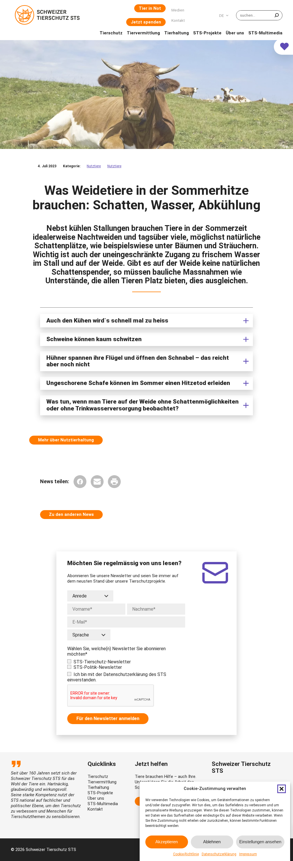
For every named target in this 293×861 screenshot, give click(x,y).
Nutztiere (94, 166)
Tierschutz (98, 776)
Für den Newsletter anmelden (107, 718)
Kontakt (95, 809)
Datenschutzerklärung (219, 854)
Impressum (248, 854)
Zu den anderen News (71, 514)
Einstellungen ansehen (260, 841)
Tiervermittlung (102, 782)
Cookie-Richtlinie (186, 854)
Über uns (96, 798)
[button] (281, 789)
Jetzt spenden (146, 22)
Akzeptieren (166, 841)
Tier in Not (150, 8)
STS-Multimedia (103, 803)
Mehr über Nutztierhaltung (66, 440)
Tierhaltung (98, 787)
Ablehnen (212, 841)
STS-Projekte (100, 792)
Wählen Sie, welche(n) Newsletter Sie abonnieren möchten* (116, 651)
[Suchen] (276, 15)
